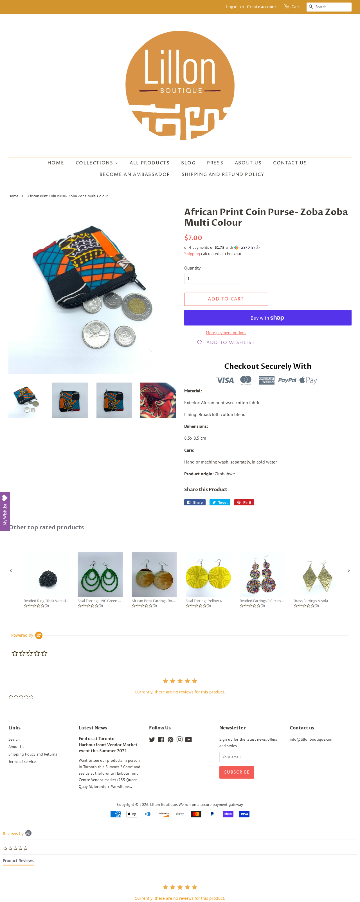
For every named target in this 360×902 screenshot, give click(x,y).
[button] (268, 247)
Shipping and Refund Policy (223, 174)
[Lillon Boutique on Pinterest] (170, 740)
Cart (295, 7)
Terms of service (22, 761)
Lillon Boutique (163, 804)
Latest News (93, 728)
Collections (95, 163)
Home (56, 163)
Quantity (192, 268)
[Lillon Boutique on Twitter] (152, 740)
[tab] (18, 861)
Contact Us (290, 163)
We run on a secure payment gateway (211, 804)
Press (215, 163)
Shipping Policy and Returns (32, 754)
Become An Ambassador (135, 174)
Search (14, 739)
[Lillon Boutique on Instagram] (179, 740)
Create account (261, 7)
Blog (188, 163)
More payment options (226, 332)
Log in (232, 7)
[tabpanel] (180, 892)
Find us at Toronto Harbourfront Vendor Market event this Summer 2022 (108, 745)
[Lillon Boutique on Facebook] (161, 740)
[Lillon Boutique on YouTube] (188, 740)
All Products (150, 163)
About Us (248, 163)
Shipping (192, 253)
